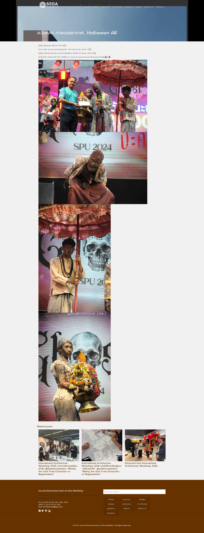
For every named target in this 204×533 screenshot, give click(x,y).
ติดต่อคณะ (111, 513)
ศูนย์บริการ (111, 508)
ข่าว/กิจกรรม (142, 504)
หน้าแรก (111, 499)
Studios (111, 504)
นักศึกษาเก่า (142, 508)
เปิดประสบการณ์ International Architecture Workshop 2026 (141, 464)
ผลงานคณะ (126, 504)
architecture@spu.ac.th (53, 507)
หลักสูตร (142, 499)
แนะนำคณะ (127, 499)
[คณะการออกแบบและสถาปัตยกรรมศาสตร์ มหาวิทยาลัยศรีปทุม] (49, 5)
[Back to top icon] (102, 523)
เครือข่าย (126, 508)
